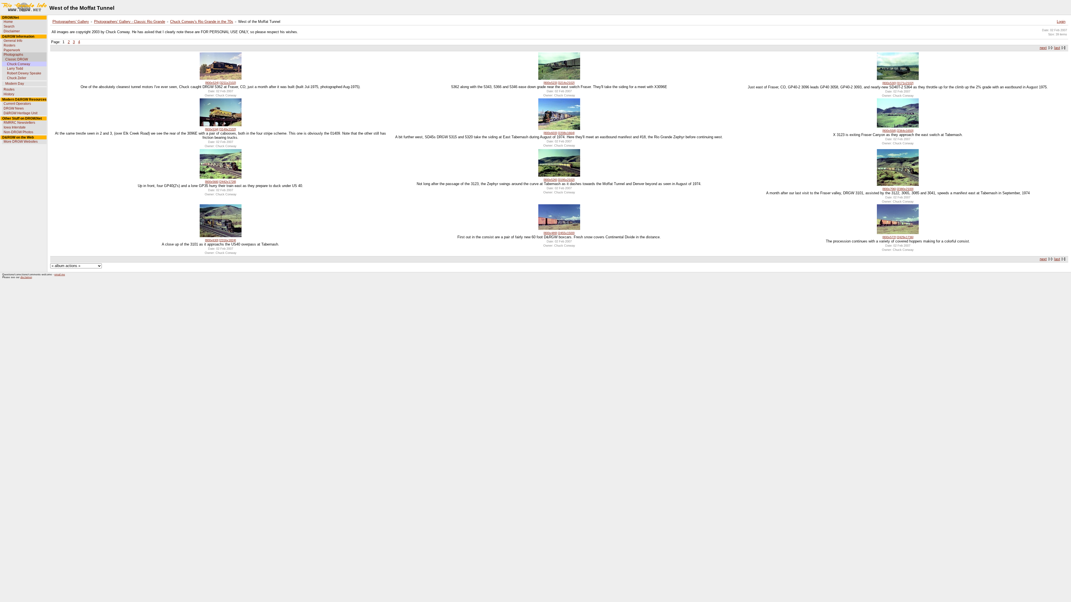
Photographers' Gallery (70, 22)
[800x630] (211, 240)
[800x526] (550, 179)
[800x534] (211, 129)
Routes (9, 89)
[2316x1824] (227, 240)
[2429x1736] (905, 237)
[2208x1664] (566, 133)
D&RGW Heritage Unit (20, 113)
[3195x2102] (566, 179)
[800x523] (550, 82)
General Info (13, 41)
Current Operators (17, 104)
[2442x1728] (227, 181)
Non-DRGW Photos (18, 132)
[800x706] (889, 189)
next (1043, 48)
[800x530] (889, 83)
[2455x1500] (566, 233)
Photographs (13, 55)
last (1057, 48)
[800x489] (550, 233)
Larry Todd (15, 69)
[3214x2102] (566, 82)
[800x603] (550, 133)
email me (59, 274)
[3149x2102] (227, 129)
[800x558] (889, 130)
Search (9, 26)
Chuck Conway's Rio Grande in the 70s (201, 22)
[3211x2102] (227, 82)
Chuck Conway (18, 64)
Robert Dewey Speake (24, 73)
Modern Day (14, 84)
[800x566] (211, 181)
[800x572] (889, 237)
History (9, 94)
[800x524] (212, 82)
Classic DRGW (16, 59)
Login (1061, 22)
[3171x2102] (905, 83)
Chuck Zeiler (16, 78)
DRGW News (14, 108)
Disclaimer (12, 31)
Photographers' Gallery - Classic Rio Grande (129, 22)
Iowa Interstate (15, 127)
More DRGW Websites (21, 142)
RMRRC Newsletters (19, 123)
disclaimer (26, 277)
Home (8, 22)
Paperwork (12, 50)
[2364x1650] (905, 130)
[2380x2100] (905, 189)
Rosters (9, 45)
